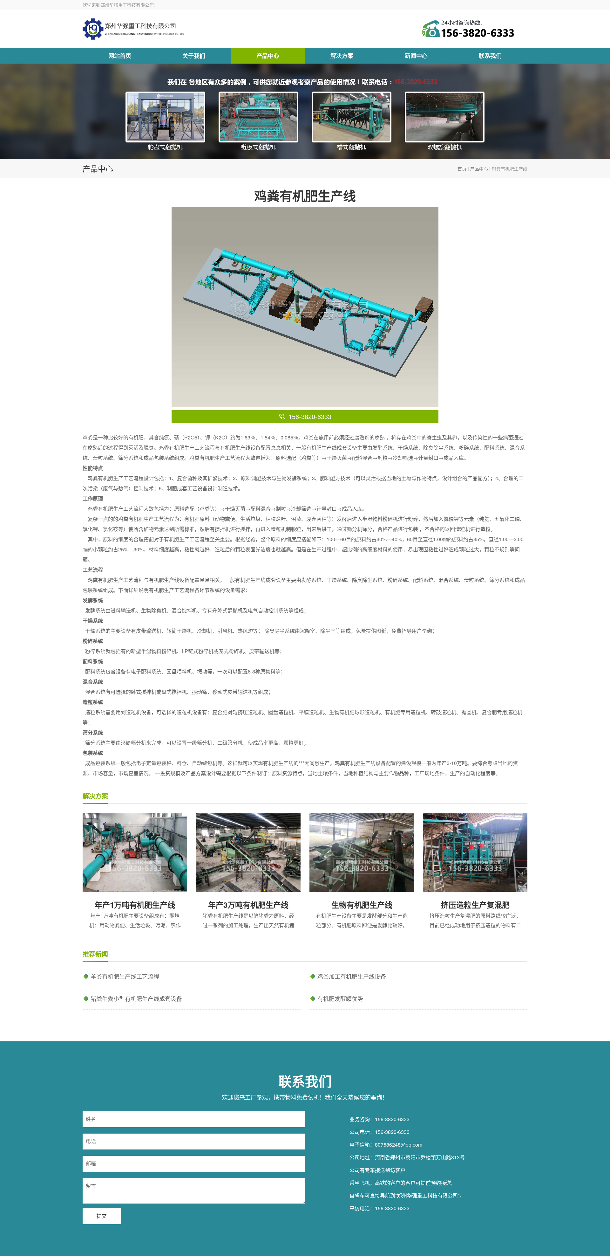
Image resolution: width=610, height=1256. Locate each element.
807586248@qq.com (398, 1144)
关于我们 (193, 56)
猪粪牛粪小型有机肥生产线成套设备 (136, 998)
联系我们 (490, 56)
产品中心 (267, 56)
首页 (462, 168)
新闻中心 (416, 56)
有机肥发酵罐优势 (340, 998)
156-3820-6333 (392, 1119)
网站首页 (119, 56)
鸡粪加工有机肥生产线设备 (351, 976)
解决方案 (341, 56)
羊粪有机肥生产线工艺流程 (125, 976)
